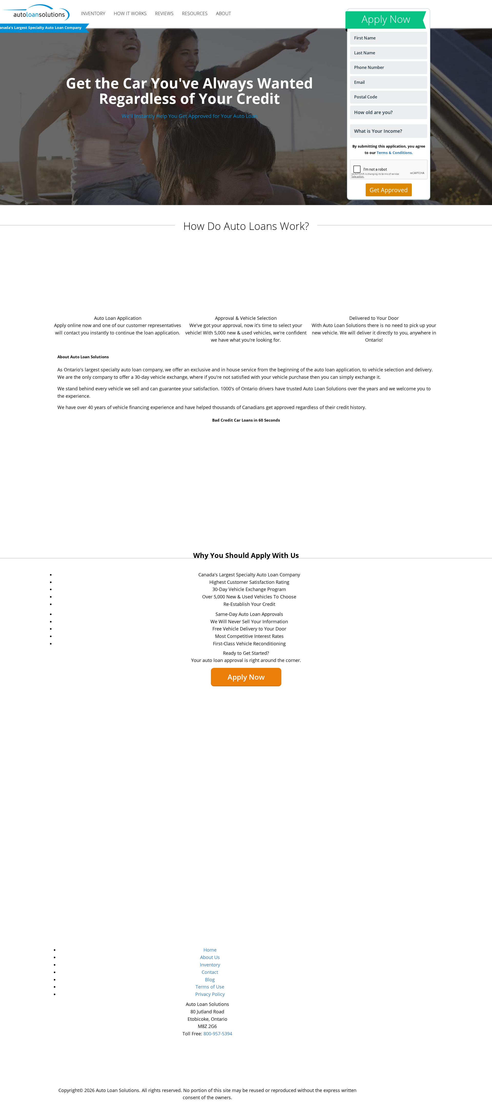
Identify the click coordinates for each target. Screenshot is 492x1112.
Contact (210, 972)
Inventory (93, 13)
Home (210, 950)
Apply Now (246, 677)
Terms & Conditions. (395, 152)
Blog (210, 979)
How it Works (130, 13)
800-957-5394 (217, 1034)
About (223, 13)
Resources (195, 13)
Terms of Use (210, 987)
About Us (210, 957)
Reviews (164, 13)
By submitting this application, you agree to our (388, 149)
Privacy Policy (210, 994)
